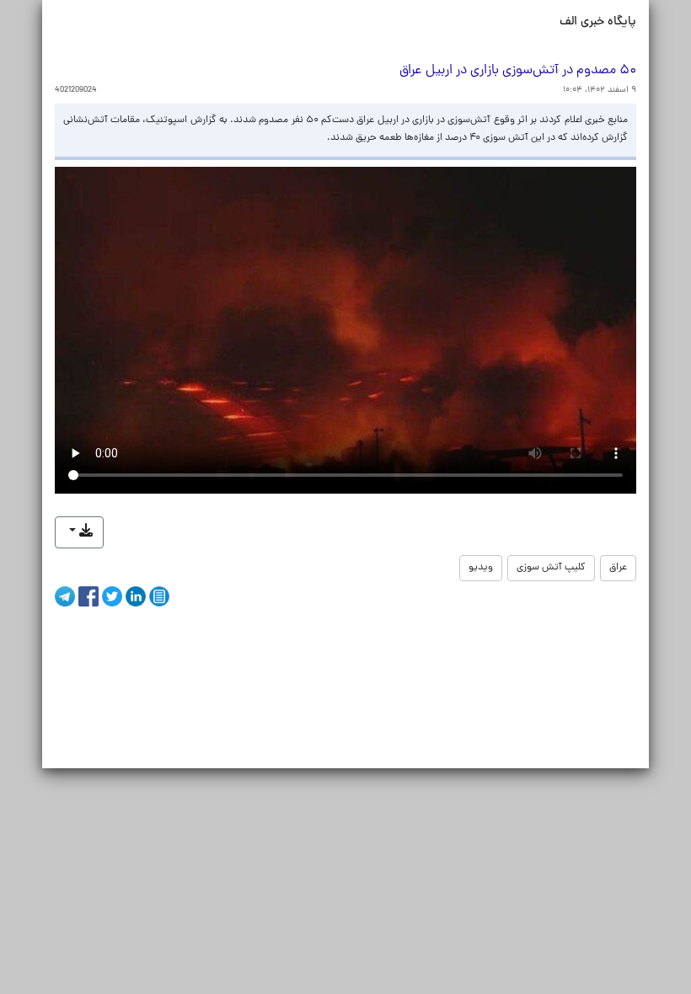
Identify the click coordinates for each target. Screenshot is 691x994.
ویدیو (481, 567)
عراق (618, 567)
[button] (79, 532)
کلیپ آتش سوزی (551, 567)
